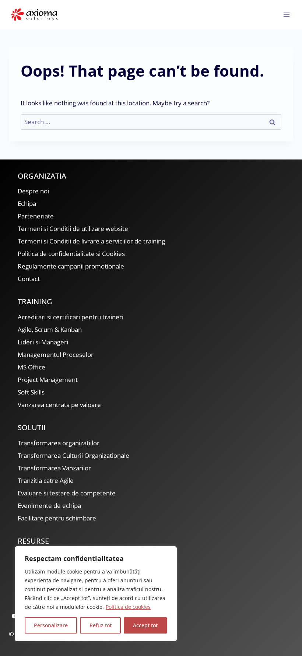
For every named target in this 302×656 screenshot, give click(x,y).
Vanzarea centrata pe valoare (59, 404)
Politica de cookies (128, 606)
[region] (96, 593)
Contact (29, 278)
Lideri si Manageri (43, 342)
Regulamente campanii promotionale (71, 266)
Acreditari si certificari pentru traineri (70, 317)
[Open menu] (286, 14)
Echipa (27, 203)
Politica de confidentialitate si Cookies (71, 253)
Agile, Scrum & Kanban (50, 329)
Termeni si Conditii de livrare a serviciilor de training (91, 241)
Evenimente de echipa (49, 505)
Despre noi (33, 191)
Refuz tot (100, 625)
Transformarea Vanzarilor (54, 468)
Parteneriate (36, 216)
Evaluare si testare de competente (67, 493)
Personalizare (51, 625)
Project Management (48, 379)
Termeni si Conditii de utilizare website (73, 228)
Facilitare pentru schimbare (57, 518)
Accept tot (145, 625)
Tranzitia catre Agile (46, 480)
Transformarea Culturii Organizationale (73, 455)
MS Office (31, 367)
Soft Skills (31, 392)
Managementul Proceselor (56, 354)
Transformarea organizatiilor (58, 443)
